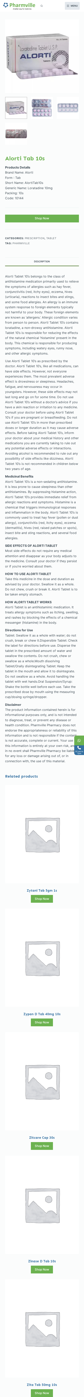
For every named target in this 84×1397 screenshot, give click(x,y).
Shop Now (42, 218)
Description (42, 261)
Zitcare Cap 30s (42, 1138)
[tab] (42, 261)
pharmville (21, 243)
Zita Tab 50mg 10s (42, 1385)
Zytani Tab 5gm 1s (42, 890)
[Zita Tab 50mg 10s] (42, 1328)
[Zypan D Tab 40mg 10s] (42, 958)
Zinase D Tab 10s (42, 1261)
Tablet (51, 238)
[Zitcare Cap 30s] (42, 1081)
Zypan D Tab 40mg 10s (42, 1014)
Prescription (35, 238)
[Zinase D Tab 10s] (42, 1205)
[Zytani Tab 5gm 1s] (42, 834)
